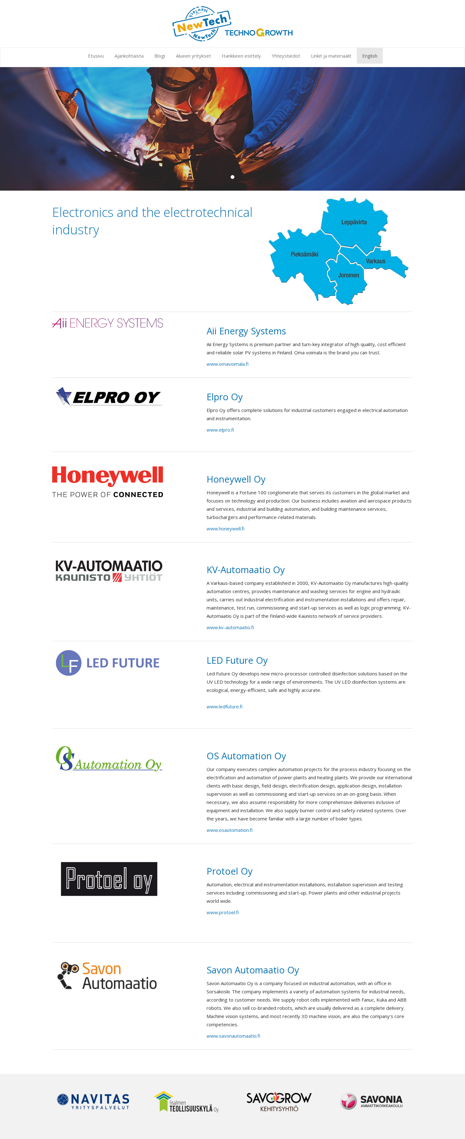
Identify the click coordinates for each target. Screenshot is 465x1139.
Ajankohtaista (129, 56)
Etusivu (96, 56)
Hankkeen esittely (241, 56)
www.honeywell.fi (226, 528)
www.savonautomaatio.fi (233, 1036)
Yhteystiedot (286, 56)
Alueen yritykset (193, 56)
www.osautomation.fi (230, 830)
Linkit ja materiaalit (331, 56)
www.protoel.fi (223, 912)
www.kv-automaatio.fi (230, 627)
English (369, 56)
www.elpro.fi (220, 430)
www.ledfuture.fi (225, 706)
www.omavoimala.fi (228, 364)
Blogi (159, 56)
